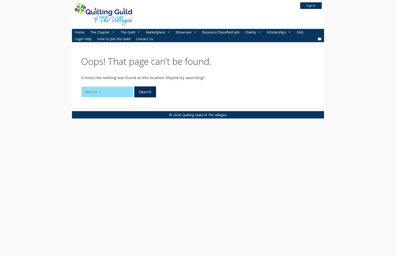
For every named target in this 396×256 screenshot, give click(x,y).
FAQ (300, 32)
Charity (250, 32)
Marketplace (155, 32)
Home (80, 32)
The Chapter (100, 32)
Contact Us (144, 38)
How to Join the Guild (113, 38)
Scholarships (276, 32)
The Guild (127, 32)
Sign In (311, 5)
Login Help (83, 38)
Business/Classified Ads (221, 32)
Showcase (184, 32)
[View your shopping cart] (319, 39)
